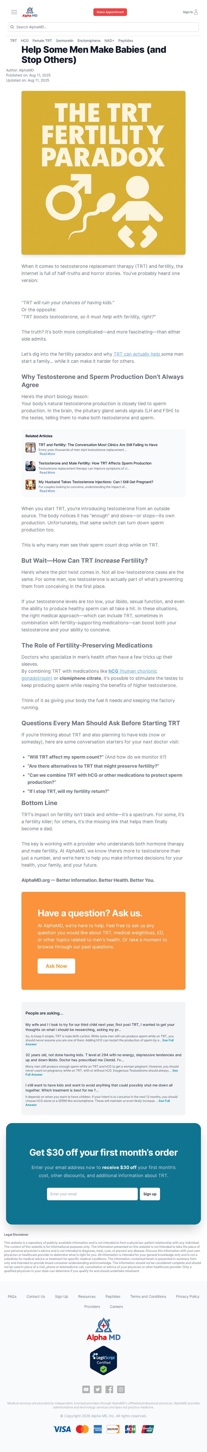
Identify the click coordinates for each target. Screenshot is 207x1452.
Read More (47, 454)
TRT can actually (137, 354)
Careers (116, 1306)
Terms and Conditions (148, 1296)
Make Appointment (110, 12)
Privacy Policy (187, 1296)
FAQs (12, 1296)
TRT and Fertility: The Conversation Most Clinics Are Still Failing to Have (98, 445)
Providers (92, 1306)
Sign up (150, 1194)
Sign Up (61, 1296)
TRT (13, 40)
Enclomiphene (88, 40)
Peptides (125, 40)
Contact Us (36, 1296)
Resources (86, 1296)
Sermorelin (64, 40)
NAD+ (109, 40)
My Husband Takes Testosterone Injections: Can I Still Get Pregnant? (96, 482)
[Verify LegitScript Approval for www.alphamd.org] (103, 1360)
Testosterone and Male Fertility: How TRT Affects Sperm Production (95, 463)
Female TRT (42, 40)
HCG (25, 40)
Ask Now (56, 966)
